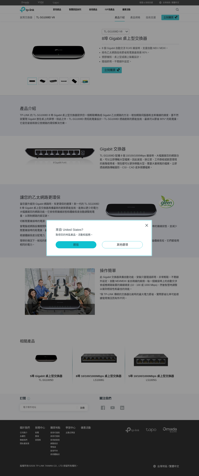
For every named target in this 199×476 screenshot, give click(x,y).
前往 (76, 244)
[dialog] (99, 238)
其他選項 (122, 244)
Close (146, 225)
